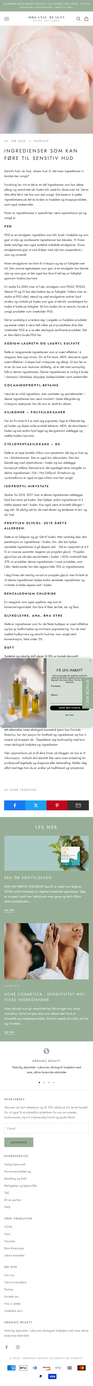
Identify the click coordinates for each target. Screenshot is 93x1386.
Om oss (9, 1275)
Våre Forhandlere (15, 1282)
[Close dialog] (90, 660)
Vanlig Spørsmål (14, 1164)
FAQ (7, 1207)
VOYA (8, 1227)
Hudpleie (41, 141)
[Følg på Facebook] (6, 1347)
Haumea (9, 1241)
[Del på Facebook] (14, 805)
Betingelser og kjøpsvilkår (20, 1185)
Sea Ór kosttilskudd (28, 877)
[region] (46, 1061)
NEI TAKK (70, 715)
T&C (7, 1193)
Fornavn (56, 686)
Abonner (19, 1142)
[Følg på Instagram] (18, 1347)
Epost (54, 695)
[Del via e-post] (78, 805)
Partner (8, 1289)
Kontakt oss (11, 1296)
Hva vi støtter (12, 1303)
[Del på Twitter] (36, 805)
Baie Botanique (14, 1248)
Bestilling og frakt (15, 1178)
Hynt (7, 1234)
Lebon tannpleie (14, 1255)
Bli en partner (12, 1200)
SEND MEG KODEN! (70, 708)
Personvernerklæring (17, 1171)
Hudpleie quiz (13, 1311)
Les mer (9, 910)
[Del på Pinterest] (57, 805)
